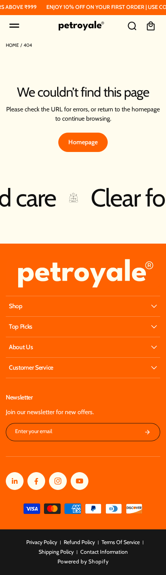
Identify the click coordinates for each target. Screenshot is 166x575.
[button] (14, 25)
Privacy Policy (41, 542)
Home (12, 45)
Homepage (83, 142)
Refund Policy (79, 542)
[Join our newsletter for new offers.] (147, 432)
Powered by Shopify (83, 561)
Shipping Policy (56, 551)
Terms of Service (121, 542)
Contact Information (104, 551)
